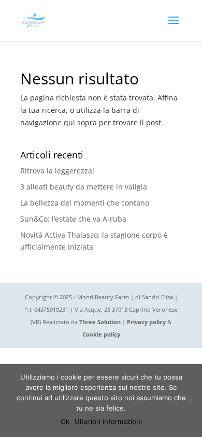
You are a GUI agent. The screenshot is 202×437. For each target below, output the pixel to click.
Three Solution (100, 322)
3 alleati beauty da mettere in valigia (83, 187)
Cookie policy (101, 334)
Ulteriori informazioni (108, 421)
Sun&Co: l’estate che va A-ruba (73, 219)
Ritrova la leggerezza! (57, 171)
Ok (65, 421)
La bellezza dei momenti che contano (84, 203)
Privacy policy (146, 322)
